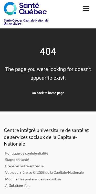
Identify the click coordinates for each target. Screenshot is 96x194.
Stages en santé (17, 159)
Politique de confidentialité (26, 153)
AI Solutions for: (17, 185)
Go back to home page (48, 93)
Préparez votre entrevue (24, 166)
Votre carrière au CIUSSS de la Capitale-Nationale (44, 172)
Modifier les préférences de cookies (33, 179)
